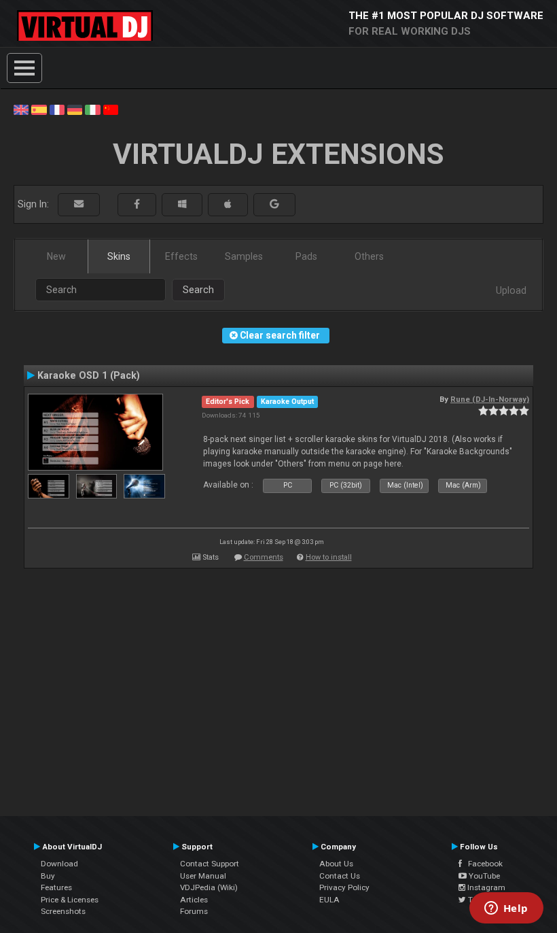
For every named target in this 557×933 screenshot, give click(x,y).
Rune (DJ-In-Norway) (489, 399)
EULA (329, 899)
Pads (306, 256)
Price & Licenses (69, 899)
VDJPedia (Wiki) (209, 887)
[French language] (57, 108)
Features (56, 887)
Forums (194, 911)
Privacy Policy (344, 887)
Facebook (482, 863)
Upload (511, 290)
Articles (194, 899)
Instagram (485, 887)
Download (59, 863)
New (56, 256)
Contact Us (339, 876)
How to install (329, 557)
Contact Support (209, 863)
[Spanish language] (38, 108)
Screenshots (63, 911)
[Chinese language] (110, 108)
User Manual (203, 876)
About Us (336, 863)
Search (198, 289)
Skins (118, 256)
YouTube (483, 876)
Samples (244, 256)
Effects (181, 256)
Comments (263, 557)
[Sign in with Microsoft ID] (182, 204)
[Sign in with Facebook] (137, 204)
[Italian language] (92, 108)
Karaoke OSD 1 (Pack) (88, 375)
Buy (48, 876)
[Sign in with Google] (274, 204)
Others (369, 256)
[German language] (74, 108)
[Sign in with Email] (79, 204)
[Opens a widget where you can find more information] (506, 909)
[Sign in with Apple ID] (228, 204)
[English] (21, 108)
